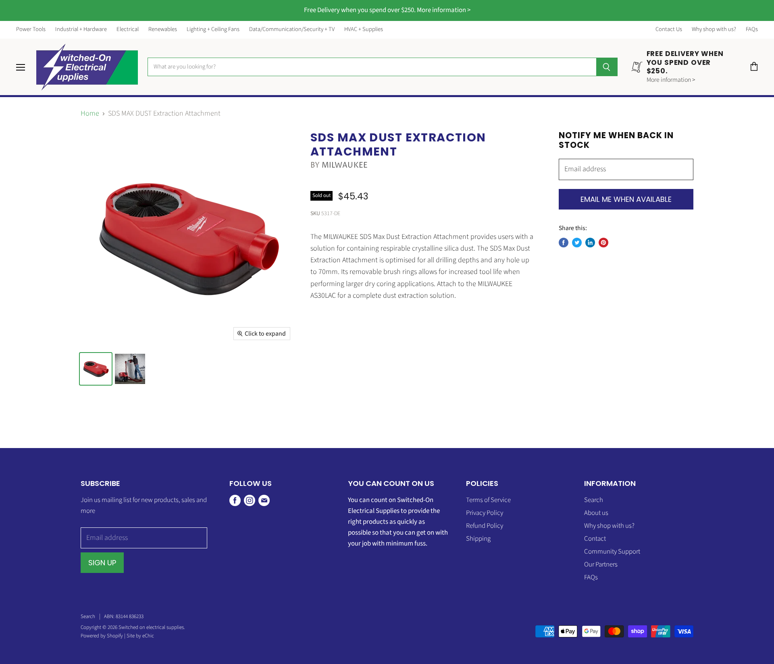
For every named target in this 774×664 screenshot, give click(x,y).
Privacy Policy (484, 513)
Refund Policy (484, 526)
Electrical (128, 29)
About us (596, 513)
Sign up (102, 563)
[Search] (607, 67)
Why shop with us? (714, 29)
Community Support (612, 551)
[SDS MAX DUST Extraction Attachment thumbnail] (96, 369)
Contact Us (668, 29)
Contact (595, 539)
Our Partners (601, 564)
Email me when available (626, 199)
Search (593, 500)
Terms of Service (488, 500)
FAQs (752, 29)
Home (90, 114)
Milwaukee (345, 165)
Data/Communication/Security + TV (292, 29)
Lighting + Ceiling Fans (213, 29)
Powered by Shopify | (104, 635)
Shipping (478, 539)
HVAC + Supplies (363, 29)
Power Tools (31, 29)
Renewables (162, 29)
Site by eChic (140, 635)
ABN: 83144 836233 (124, 616)
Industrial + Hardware (81, 29)
